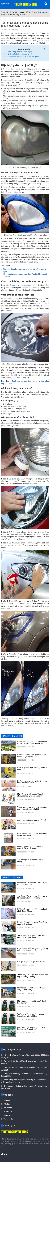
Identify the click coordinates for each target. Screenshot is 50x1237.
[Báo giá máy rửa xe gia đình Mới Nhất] (8, 966)
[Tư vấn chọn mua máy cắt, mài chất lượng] (8, 864)
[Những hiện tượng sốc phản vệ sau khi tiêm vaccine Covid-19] (8, 785)
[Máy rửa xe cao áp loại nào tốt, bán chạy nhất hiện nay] (8, 992)
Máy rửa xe (8, 1111)
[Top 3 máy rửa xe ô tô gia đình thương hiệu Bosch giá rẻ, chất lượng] (8, 900)
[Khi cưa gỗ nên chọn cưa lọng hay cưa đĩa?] (8, 772)
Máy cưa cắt (8, 1115)
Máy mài (7, 1100)
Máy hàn (7, 1104)
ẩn (45, 49)
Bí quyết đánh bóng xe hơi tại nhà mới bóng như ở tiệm (24, 270)
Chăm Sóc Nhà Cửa (17, 12)
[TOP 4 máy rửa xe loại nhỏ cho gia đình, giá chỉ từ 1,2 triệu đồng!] (8, 939)
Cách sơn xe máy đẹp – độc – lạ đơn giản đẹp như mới (25, 382)
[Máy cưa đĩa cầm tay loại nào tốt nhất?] (8, 824)
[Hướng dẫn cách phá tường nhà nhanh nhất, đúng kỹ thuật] (8, 913)
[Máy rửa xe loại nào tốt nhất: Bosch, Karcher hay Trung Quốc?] (8, 1031)
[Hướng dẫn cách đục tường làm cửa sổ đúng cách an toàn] (8, 926)
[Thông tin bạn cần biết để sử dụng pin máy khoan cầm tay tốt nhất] (8, 811)
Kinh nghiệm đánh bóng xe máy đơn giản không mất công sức (25, 275)
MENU (6, 3)
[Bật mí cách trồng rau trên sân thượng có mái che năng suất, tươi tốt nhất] (8, 745)
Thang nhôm (8, 1119)
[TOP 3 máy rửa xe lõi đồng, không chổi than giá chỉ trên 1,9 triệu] (8, 1018)
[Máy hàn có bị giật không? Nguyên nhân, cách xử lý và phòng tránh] (8, 798)
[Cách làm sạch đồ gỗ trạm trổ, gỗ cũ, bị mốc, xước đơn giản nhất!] (8, 952)
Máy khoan (8, 1107)
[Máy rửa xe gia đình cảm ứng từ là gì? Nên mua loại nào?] (8, 887)
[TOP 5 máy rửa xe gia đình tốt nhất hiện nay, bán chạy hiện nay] (8, 979)
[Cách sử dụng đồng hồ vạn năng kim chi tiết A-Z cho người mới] (8, 837)
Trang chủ (4, 12)
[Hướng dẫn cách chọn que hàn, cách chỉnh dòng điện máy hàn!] (8, 759)
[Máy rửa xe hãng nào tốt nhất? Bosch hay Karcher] (8, 1005)
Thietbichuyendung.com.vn (20, 285)
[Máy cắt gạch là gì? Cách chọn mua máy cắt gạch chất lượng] (8, 850)
